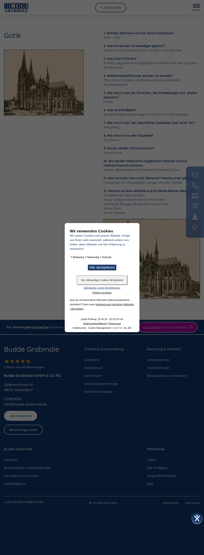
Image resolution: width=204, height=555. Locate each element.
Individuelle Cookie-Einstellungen (102, 288)
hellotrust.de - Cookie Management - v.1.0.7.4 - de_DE (102, 328)
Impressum (115, 323)
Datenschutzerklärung (95, 323)
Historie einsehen (102, 292)
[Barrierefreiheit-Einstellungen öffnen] (197, 518)
